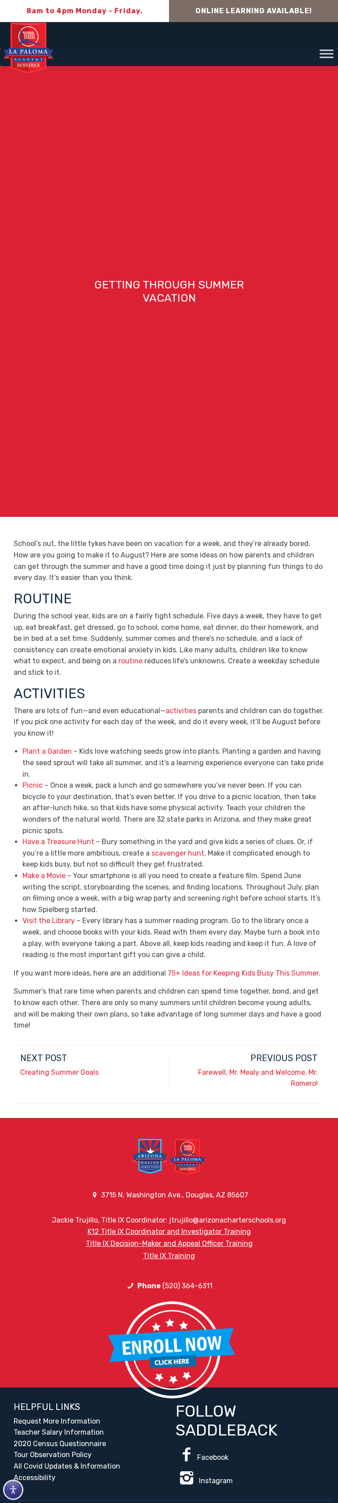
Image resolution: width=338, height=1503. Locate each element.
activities (180, 711)
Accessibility (34, 1477)
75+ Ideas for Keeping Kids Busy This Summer (243, 973)
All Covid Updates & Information (67, 1466)
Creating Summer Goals (59, 1072)
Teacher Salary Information (59, 1432)
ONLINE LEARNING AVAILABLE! (253, 11)
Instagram (215, 1481)
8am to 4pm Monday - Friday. (84, 11)
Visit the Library (48, 920)
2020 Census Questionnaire (60, 1443)
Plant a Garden (47, 751)
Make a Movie (44, 875)
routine (130, 661)
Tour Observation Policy (53, 1455)
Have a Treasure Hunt (59, 841)
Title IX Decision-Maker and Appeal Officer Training (169, 1243)
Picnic (32, 785)
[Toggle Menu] (327, 53)
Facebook (212, 1457)
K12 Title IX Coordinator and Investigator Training (169, 1231)
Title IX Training (169, 1256)
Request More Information (57, 1421)
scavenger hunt (177, 853)
